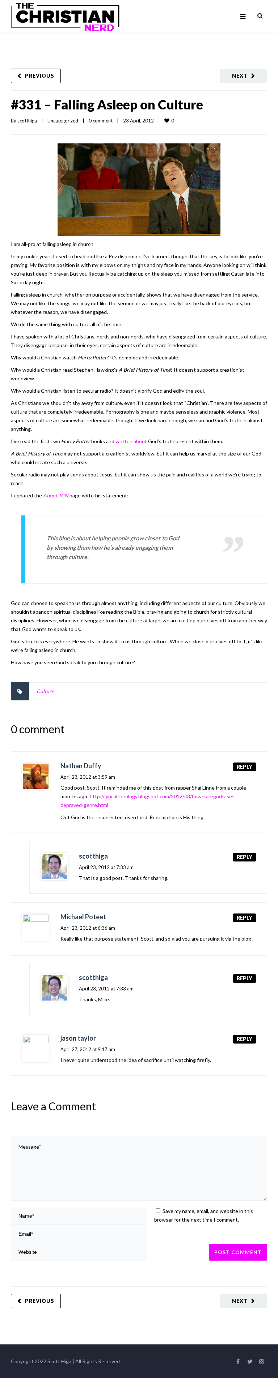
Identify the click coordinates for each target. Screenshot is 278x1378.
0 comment (101, 121)
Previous (39, 76)
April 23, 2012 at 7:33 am (106, 867)
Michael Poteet (83, 917)
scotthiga (27, 121)
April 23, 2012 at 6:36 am (87, 928)
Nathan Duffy (80, 766)
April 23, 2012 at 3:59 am (87, 777)
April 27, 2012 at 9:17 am (87, 1049)
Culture (45, 691)
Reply (244, 767)
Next (240, 76)
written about (131, 441)
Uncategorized (62, 121)
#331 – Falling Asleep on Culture (107, 104)
